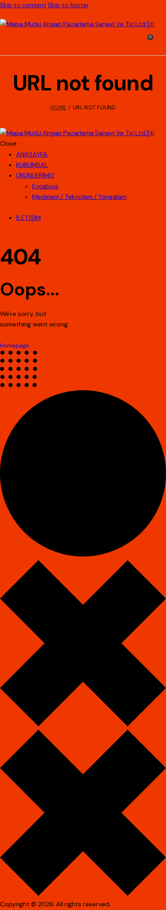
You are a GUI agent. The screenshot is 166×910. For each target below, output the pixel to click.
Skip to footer (68, 5)
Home (58, 107)
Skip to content (23, 5)
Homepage (14, 345)
